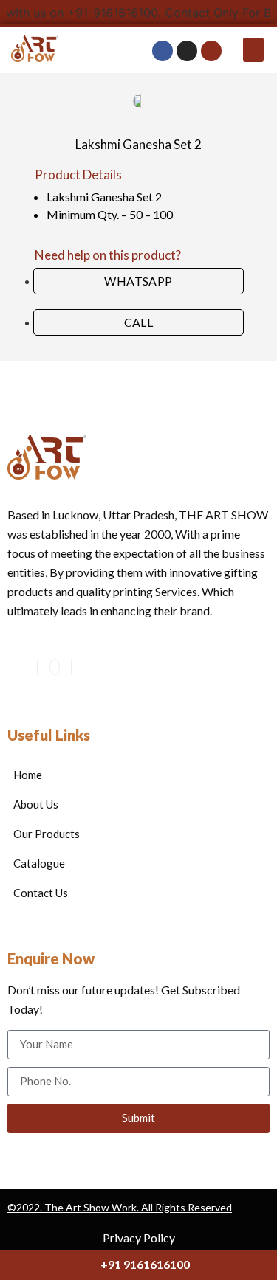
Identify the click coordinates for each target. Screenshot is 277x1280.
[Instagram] (71, 667)
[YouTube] (54, 667)
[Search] (211, 51)
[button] (253, 50)
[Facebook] (37, 667)
